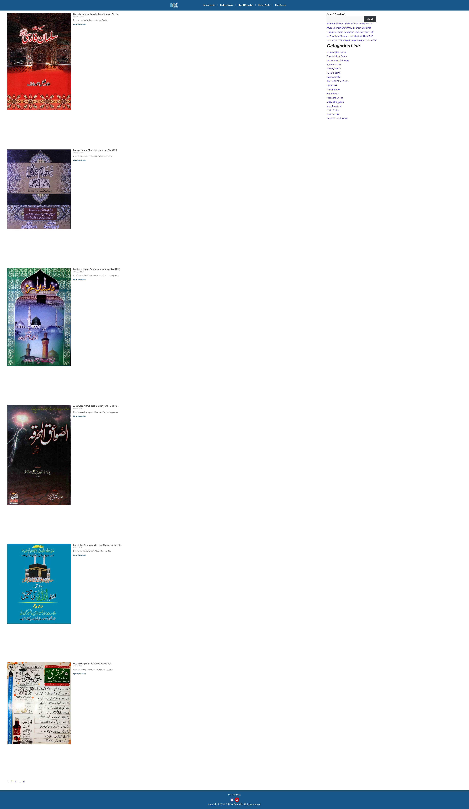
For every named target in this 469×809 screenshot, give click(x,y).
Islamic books (209, 5)
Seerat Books (333, 89)
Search (370, 19)
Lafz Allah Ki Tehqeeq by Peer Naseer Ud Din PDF (97, 545)
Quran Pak (332, 85)
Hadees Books (226, 5)
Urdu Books (333, 110)
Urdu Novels (280, 5)
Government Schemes (338, 60)
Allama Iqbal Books (336, 52)
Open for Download (79, 24)
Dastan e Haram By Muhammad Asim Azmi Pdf (96, 269)
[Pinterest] (237, 800)
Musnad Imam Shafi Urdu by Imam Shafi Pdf (95, 150)
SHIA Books (333, 93)
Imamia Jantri (333, 73)
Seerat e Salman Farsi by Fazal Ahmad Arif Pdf (96, 14)
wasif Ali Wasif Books (337, 118)
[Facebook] (232, 800)
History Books (264, 5)
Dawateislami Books (337, 56)
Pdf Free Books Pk (234, 804)
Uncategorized (334, 106)
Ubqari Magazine (245, 5)
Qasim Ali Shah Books (338, 81)
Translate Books (335, 98)
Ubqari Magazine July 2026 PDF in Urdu (92, 663)
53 (24, 781)
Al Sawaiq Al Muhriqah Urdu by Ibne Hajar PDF (96, 406)
